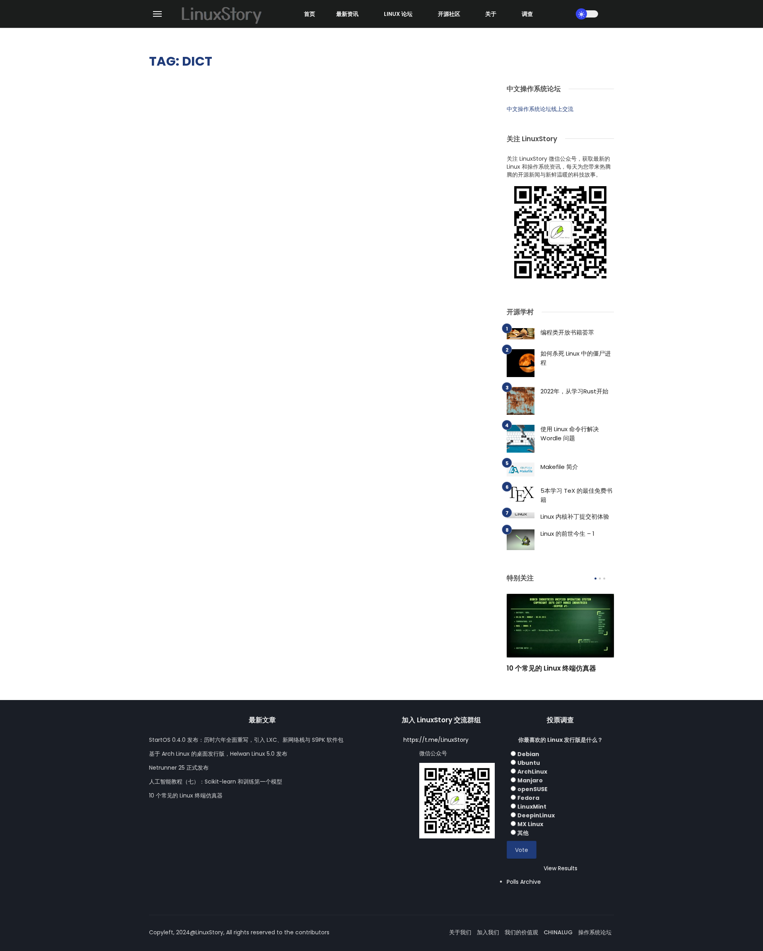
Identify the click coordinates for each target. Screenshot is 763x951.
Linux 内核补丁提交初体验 (574, 516)
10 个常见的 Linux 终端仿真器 (551, 668)
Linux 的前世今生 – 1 (567, 533)
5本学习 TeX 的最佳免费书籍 (576, 495)
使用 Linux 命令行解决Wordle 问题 (569, 433)
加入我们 (488, 932)
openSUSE (532, 789)
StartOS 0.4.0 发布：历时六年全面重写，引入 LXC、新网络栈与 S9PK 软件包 (246, 740)
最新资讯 (347, 14)
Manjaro (530, 780)
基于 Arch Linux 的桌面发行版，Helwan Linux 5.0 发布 (218, 754)
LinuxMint (531, 807)
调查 (527, 14)
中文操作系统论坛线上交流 (540, 109)
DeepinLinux (536, 815)
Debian (528, 754)
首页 (309, 14)
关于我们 (460, 932)
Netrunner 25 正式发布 (179, 768)
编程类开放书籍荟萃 (567, 332)
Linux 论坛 (398, 14)
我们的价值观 (521, 932)
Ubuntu (528, 763)
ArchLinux (532, 772)
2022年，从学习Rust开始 (574, 391)
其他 (523, 833)
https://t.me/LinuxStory (436, 740)
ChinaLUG (558, 932)
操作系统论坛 (595, 932)
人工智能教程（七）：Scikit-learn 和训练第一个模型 (215, 782)
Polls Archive (524, 882)
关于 (490, 14)
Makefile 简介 (559, 467)
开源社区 (449, 14)
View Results (560, 868)
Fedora (528, 798)
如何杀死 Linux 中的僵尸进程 (575, 358)
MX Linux (530, 824)
